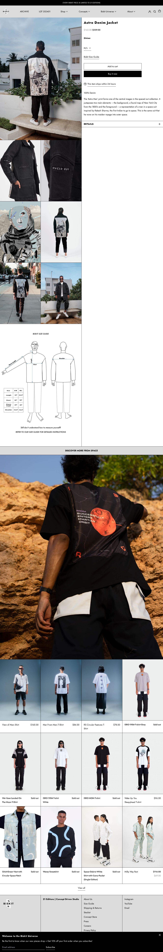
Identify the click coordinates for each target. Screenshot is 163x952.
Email (127, 907)
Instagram (129, 899)
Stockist (87, 912)
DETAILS (89, 124)
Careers (87, 925)
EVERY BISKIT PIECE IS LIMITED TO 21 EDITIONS (81, 2)
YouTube (128, 903)
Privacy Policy (90, 930)
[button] (159, 11)
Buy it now (112, 73)
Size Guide (89, 903)
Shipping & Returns (93, 907)
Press (86, 921)
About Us (88, 899)
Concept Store (90, 916)
